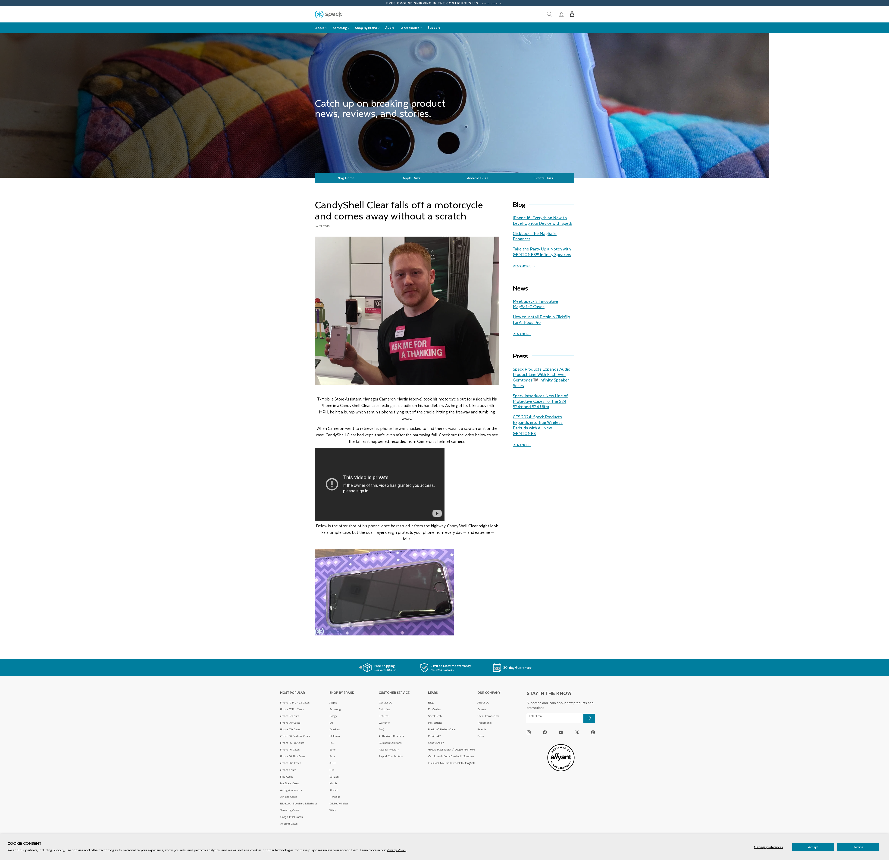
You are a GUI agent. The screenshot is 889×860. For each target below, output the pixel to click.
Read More (522, 266)
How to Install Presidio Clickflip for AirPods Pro (541, 319)
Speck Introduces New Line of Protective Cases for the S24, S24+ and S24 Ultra (540, 401)
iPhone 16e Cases (290, 763)
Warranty (384, 722)
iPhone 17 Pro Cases (292, 709)
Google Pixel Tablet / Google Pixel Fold (451, 749)
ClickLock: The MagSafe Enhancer (535, 236)
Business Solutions (390, 743)
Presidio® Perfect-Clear (442, 729)
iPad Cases (286, 776)
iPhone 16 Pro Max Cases (295, 736)
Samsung (335, 709)
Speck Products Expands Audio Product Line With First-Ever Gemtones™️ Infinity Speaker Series (541, 377)
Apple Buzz (412, 178)
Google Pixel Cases (291, 817)
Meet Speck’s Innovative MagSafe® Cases (535, 304)
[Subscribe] (589, 718)
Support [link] (433, 27)
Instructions (435, 722)
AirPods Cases (288, 796)
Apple (333, 702)
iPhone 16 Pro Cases (292, 743)
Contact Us (385, 702)
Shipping (384, 709)
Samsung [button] (340, 27)
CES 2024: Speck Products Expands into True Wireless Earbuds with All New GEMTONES (538, 424)
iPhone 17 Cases (289, 716)
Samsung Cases (289, 810)
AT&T (332, 763)
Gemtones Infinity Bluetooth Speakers (451, 756)
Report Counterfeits (391, 756)
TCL (332, 743)
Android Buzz (477, 178)
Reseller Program (389, 749)
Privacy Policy (396, 850)
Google (333, 716)
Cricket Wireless (338, 803)
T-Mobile (334, 796)
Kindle (333, 783)
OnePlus (334, 729)
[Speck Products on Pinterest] (593, 732)
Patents (481, 729)
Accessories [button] (410, 27)
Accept (813, 847)
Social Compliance (488, 716)
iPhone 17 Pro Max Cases (295, 702)
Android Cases (288, 823)
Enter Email (536, 716)
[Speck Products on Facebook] (545, 732)
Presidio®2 (434, 736)
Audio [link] (389, 27)
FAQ (381, 729)
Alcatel (333, 790)
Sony (332, 749)
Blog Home (345, 178)
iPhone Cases (288, 770)
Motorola (334, 736)
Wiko (332, 810)
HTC (332, 770)
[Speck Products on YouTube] (561, 732)
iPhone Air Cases (290, 722)
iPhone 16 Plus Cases (292, 756)
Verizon (334, 776)
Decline (858, 847)
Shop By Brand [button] (366, 27)
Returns (383, 716)
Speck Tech (435, 716)
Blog (431, 702)
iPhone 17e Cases (290, 729)
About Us (483, 702)
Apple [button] (320, 27)
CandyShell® (436, 743)
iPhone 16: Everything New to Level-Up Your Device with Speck (542, 220)
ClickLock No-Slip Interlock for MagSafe (452, 763)
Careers (481, 709)
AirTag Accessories (291, 790)
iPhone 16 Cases (290, 749)
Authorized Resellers (391, 736)
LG (331, 722)
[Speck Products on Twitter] (577, 732)
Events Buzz (543, 178)
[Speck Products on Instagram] (529, 732)
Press (480, 736)
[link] (561, 14)
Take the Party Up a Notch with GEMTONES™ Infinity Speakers (542, 252)
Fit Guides (434, 709)
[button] (572, 14)
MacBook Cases (289, 783)
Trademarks (484, 722)
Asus (332, 756)
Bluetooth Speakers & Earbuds (298, 803)
